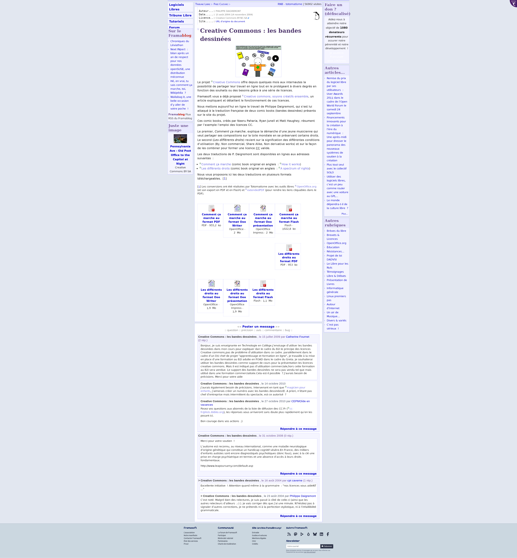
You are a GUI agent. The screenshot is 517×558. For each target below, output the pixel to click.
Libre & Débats (336, 276)
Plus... (345, 214)
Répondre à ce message (298, 429)
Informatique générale (335, 290)
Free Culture (221, 4)
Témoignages (335, 272)
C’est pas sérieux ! (333, 327)
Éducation (333, 248)
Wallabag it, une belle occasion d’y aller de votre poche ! (180, 103)
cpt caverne (294, 480)
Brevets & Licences (333, 237)
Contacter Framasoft (192, 538)
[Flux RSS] (289, 536)
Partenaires (223, 541)
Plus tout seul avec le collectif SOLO (337, 169)
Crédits (255, 544)
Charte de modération (227, 544)
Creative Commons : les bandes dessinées (227, 336)
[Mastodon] (295, 536)
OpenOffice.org (306, 187)
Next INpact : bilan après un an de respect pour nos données (179, 57)
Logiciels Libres (176, 7)
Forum (174, 27)
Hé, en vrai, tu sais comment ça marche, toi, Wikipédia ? (181, 87)
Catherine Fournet (297, 336)
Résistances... (335, 252)
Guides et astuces (259, 535)
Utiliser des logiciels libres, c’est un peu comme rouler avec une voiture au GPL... (337, 186)
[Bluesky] (315, 536)
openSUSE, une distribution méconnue (180, 73)
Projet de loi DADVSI (334, 258)
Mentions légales (259, 538)
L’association (189, 532)
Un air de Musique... (333, 315)
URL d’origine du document (230, 21)
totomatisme (294, 4)
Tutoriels (176, 21)
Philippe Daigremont (303, 496)
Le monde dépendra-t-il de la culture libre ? (337, 204)
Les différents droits (215, 169)
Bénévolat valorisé (225, 538)
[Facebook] (328, 536)
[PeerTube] (302, 536)
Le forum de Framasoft (227, 532)
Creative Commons (226, 82)
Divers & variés (336, 321)
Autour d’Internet (333, 306)
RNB (280, 4)
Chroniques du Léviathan (179, 43)
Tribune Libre (180, 15)
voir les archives (309, 552)
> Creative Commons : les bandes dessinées (228, 480)
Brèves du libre (336, 231)
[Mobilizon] (308, 536)
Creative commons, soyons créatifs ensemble (276, 97)
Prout (186, 544)
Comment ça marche (216, 165)
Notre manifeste (190, 535)
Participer (222, 535)
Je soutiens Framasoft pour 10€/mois (336, 57)
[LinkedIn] (321, 536)
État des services (191, 541)
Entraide (255, 532)
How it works (291, 165)
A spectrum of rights (294, 169)
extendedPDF (255, 190)
